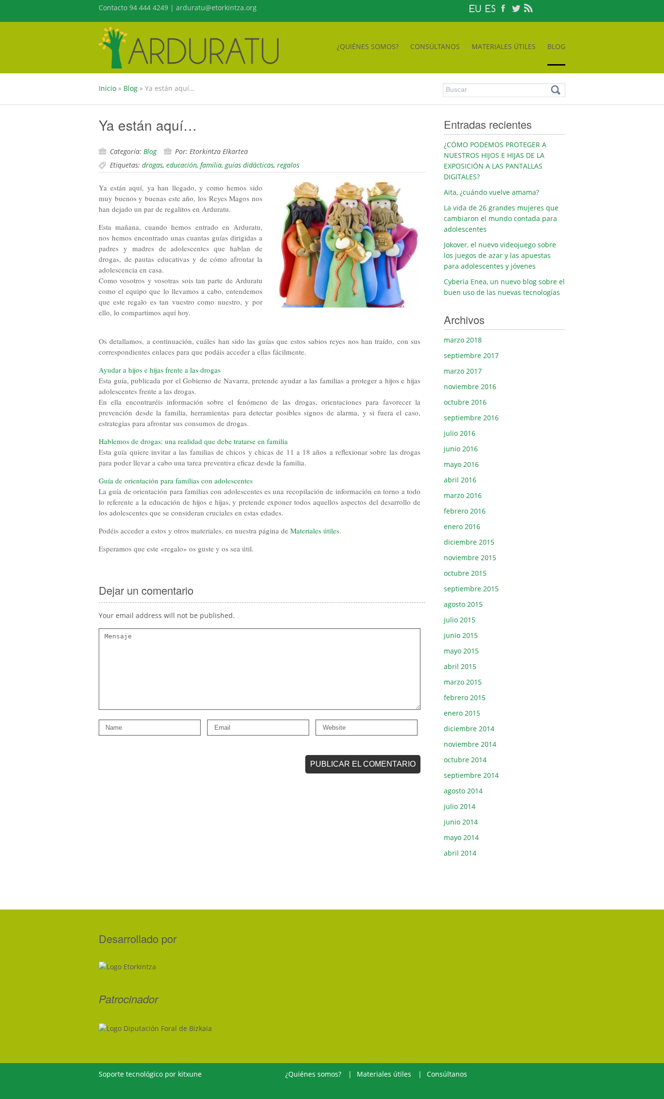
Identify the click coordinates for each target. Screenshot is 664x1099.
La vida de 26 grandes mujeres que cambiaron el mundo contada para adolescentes (501, 218)
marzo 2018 (463, 339)
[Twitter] (515, 7)
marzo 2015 (463, 682)
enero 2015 (462, 713)
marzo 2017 (463, 371)
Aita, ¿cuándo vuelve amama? (491, 192)
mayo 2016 (461, 464)
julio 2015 (459, 619)
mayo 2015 (461, 650)
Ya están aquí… (148, 125)
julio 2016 (459, 433)
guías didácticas (249, 165)
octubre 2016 (465, 402)
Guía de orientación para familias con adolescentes (176, 480)
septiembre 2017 (471, 355)
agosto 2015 (463, 604)
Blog (130, 88)
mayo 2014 (461, 837)
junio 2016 (461, 448)
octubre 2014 (465, 759)
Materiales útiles (314, 530)
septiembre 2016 (471, 417)
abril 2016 (460, 479)
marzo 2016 (463, 495)
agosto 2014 (463, 790)
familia (211, 165)
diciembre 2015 (469, 542)
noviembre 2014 (470, 744)
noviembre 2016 (470, 386)
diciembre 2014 (469, 728)
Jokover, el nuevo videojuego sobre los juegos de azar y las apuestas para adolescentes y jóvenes (500, 255)
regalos (288, 165)
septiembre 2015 (471, 588)
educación (181, 165)
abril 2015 (460, 666)
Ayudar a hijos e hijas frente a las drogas (160, 370)
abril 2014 (460, 853)
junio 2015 (461, 635)
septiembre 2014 (471, 775)
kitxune (190, 1074)
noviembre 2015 (470, 557)
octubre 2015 (465, 573)
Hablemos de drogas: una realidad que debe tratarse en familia (193, 441)
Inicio (107, 88)
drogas (152, 165)
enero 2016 (462, 526)
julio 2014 (459, 806)
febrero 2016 (465, 510)
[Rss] (528, 7)
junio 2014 (461, 821)
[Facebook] (503, 7)
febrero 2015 (465, 697)
